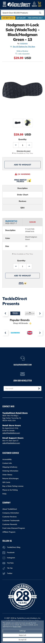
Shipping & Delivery (9, 467)
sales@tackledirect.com (11, 433)
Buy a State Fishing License (12, 486)
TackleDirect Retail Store (15, 413)
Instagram (11, 558)
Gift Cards (6, 482)
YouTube (10, 563)
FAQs (4, 494)
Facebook (10, 552)
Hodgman (24, 43)
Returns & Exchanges (10, 478)
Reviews (22, 201)
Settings (22, 631)
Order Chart (22, 194)
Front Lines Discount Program (13, 528)
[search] (40, 13)
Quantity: (22, 139)
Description (22, 188)
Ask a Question (24, 54)
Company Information (10, 513)
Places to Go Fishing (10, 490)
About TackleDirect (9, 509)
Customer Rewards (9, 524)
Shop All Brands (20, 323)
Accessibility (7, 459)
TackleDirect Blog (13, 547)
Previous (5, 313)
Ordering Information (10, 471)
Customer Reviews (9, 517)
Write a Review (22, 51)
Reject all (22, 635)
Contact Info (7, 463)
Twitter (9, 573)
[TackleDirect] (19, 5)
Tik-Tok (9, 568)
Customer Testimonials (11, 520)
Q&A (22, 207)
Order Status (7, 475)
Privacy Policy (17, 626)
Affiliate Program (8, 532)
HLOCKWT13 (11, 221)
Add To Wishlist (22, 165)
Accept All (22, 639)
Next (40, 313)
